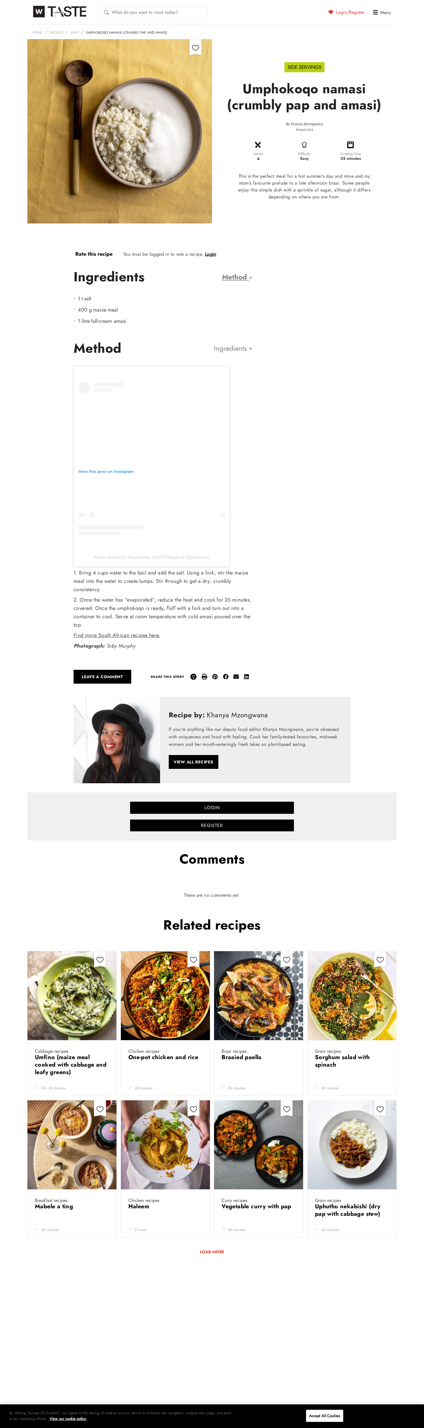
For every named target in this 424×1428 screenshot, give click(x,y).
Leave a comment (102, 677)
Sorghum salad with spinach (342, 1061)
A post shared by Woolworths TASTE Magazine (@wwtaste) (151, 557)
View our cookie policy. (68, 1418)
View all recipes (193, 762)
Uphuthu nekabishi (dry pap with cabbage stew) (348, 1210)
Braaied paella (242, 1057)
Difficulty (304, 153)
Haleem (139, 1206)
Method (235, 277)
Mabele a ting (55, 1206)
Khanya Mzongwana (307, 124)
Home (38, 32)
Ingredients (231, 348)
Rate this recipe (93, 254)
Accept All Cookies (324, 1415)
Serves (258, 153)
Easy (74, 32)
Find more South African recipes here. (117, 635)
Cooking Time (350, 153)
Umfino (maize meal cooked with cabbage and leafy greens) (70, 1064)
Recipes (56, 32)
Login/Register (349, 12)
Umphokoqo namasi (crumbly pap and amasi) (126, 32)
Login (210, 254)
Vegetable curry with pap (257, 1206)
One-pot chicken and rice (164, 1057)
